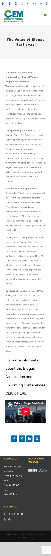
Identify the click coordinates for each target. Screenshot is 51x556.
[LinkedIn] (5, 514)
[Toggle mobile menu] (45, 14)
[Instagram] (14, 514)
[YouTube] (22, 514)
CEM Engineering (27, 538)
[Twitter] (18, 514)
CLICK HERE (15, 393)
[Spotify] (9, 519)
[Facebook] (9, 514)
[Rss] (5, 519)
